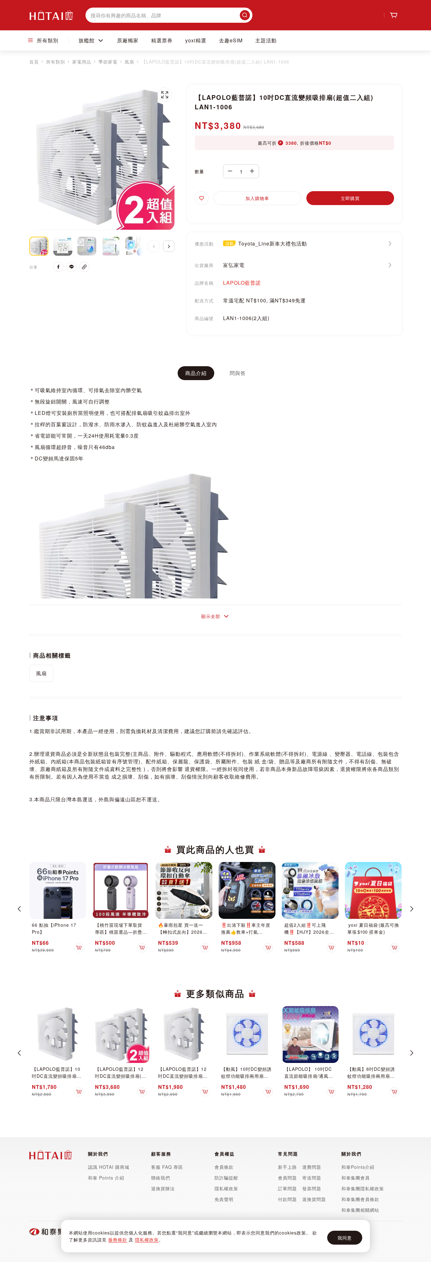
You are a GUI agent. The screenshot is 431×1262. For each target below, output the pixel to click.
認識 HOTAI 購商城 (108, 1167)
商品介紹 (196, 373)
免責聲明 (224, 1199)
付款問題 (288, 1199)
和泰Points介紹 (358, 1167)
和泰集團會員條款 (360, 1199)
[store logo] (51, 15)
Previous (19, 908)
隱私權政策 (147, 1239)
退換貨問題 (314, 1199)
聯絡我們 (160, 1177)
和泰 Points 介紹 (106, 1177)
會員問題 (287, 1177)
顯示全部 (210, 616)
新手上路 (287, 1167)
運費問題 (311, 1167)
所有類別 (55, 61)
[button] (164, 95)
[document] (215, 1236)
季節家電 (107, 61)
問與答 (238, 373)
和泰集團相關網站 (360, 1210)
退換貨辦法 (163, 1188)
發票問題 (311, 1188)
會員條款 (224, 1167)
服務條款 (117, 1239)
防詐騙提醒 (226, 1177)
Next (411, 908)
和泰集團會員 (355, 1177)
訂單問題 (287, 1188)
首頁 (34, 61)
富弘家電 (234, 265)
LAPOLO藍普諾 (242, 282)
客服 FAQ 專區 (167, 1167)
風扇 (129, 61)
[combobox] (169, 15)
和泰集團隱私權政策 (362, 1188)
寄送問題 (311, 1177)
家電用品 (81, 61)
